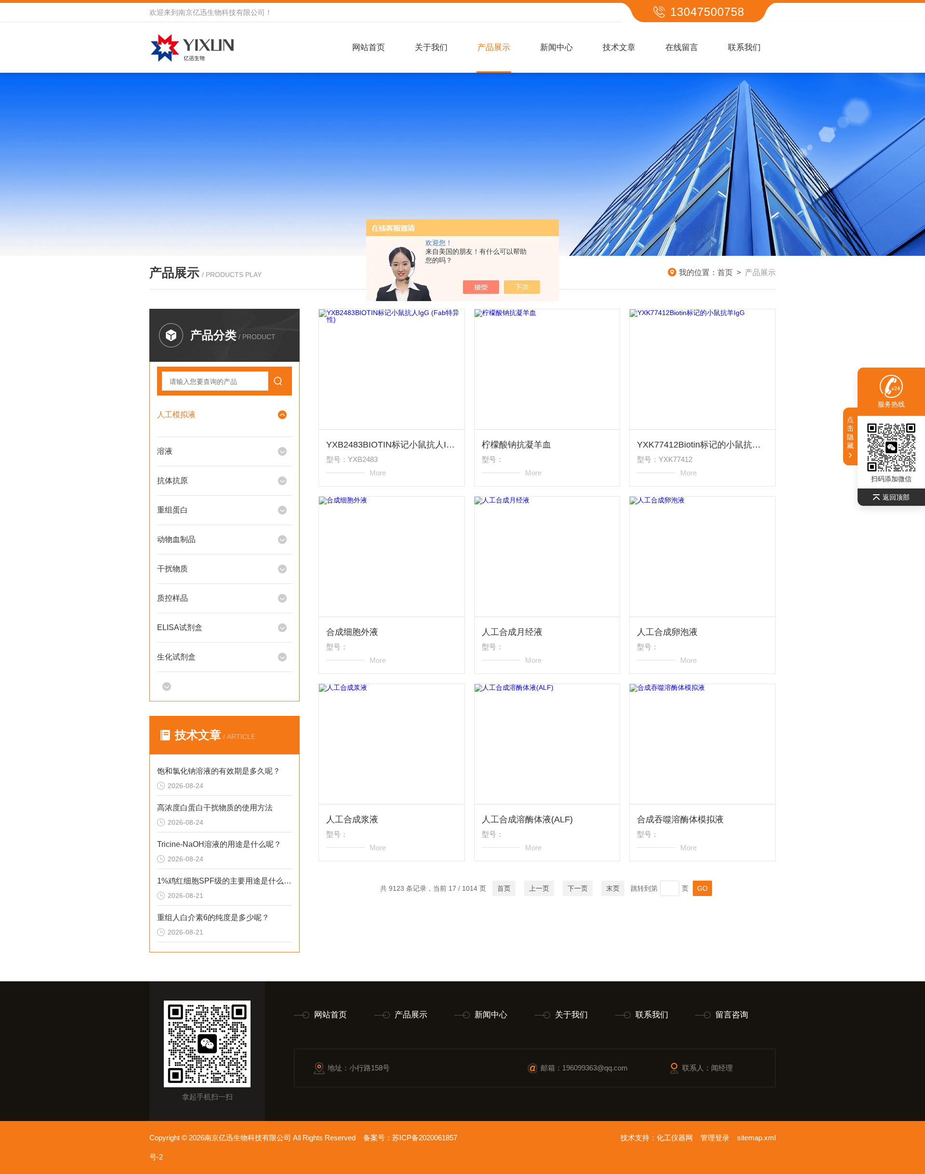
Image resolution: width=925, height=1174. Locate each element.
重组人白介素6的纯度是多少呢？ (213, 917)
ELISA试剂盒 (179, 627)
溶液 (164, 451)
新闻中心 (556, 47)
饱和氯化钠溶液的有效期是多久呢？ (218, 771)
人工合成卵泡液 (667, 632)
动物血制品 (176, 539)
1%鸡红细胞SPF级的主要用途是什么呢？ (224, 881)
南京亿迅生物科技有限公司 (221, 12)
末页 (613, 888)
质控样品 (172, 598)
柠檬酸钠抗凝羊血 (516, 444)
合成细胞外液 (352, 632)
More (378, 473)
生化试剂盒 (176, 657)
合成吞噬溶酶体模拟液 (680, 819)
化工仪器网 (675, 1138)
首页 (725, 272)
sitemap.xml (756, 1138)
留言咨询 (731, 1014)
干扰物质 (172, 569)
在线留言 (681, 47)
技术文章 (619, 47)
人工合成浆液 (352, 819)
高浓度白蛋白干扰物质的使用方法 (215, 808)
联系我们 (744, 47)
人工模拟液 (176, 414)
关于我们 (431, 47)
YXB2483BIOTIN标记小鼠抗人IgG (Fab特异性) (391, 444)
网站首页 (368, 47)
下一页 (578, 888)
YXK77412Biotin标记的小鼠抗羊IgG (702, 444)
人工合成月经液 (512, 632)
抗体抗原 (172, 480)
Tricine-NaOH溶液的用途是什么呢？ (219, 844)
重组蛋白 (172, 510)
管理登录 (714, 1138)
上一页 (539, 888)
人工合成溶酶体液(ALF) (527, 819)
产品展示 (493, 47)
